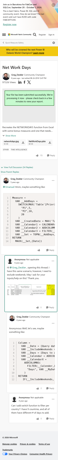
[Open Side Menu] (4, 34)
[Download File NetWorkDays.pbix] (49, 142)
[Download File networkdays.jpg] (23, 142)
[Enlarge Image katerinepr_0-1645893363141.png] (31, 289)
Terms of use (44, 444)
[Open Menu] (54, 43)
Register (42, 34)
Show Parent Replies (10, 171)
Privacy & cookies (28, 444)
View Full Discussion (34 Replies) (18, 167)
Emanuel (10, 186)
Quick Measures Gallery (14, 43)
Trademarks (7, 449)
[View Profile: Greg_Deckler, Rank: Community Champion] (6, 76)
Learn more (38, 52)
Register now (10, 24)
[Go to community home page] (19, 35)
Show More (11, 135)
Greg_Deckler (17, 74)
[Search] (34, 34)
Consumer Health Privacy (41, 454)
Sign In (51, 34)
